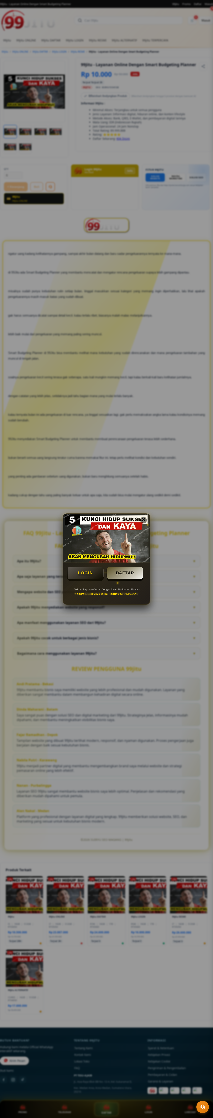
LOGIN (85, 573)
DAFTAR (125, 573)
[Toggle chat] (202, 1107)
